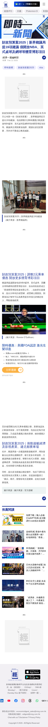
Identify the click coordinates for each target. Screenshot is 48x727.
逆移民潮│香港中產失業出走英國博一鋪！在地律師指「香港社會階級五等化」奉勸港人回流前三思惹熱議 (36, 535)
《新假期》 (17, 687)
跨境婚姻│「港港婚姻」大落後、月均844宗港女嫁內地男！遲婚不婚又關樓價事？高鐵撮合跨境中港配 (36, 551)
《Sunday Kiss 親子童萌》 (17, 693)
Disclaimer (23, 717)
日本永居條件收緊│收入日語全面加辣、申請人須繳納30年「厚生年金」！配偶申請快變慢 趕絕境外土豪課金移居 (36, 568)
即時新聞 (8, 67)
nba (41, 67)
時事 (4, 60)
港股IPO (8, 11)
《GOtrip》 (27, 687)
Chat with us (13, 717)
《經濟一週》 (34, 693)
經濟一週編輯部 (11, 57)
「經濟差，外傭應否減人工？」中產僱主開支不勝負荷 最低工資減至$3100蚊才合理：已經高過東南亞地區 (35, 600)
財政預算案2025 (26, 67)
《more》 (34, 690)
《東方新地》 (23, 690)
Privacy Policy (34, 717)
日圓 (19, 11)
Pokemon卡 (32, 11)
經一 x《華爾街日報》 (29, 4)
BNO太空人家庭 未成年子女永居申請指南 (35, 582)
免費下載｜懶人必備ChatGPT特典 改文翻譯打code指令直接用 (35, 518)
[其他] (44, 57)
